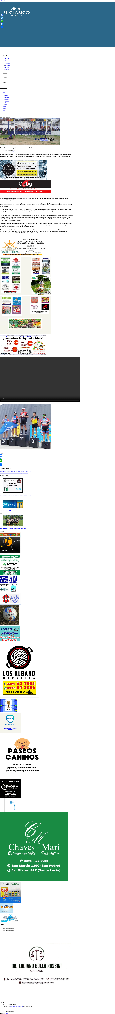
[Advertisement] (57, 34)
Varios (6, 104)
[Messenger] (37, 463)
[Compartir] (37, 465)
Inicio (4, 92)
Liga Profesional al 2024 (6, 510)
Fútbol (6, 95)
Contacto (4, 108)
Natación (7, 101)
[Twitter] (37, 458)
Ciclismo (7, 99)
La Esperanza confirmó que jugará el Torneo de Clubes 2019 (15, 495)
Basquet (7, 97)
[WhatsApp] (37, 460)
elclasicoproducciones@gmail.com (16, 1006)
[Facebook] (37, 455)
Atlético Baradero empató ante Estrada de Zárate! (13, 528)
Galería (4, 106)
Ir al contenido (3, 0)
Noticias (4, 93)
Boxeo (4, 110)
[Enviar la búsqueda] (20, 117)
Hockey (7, 102)
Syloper (7, 1013)
